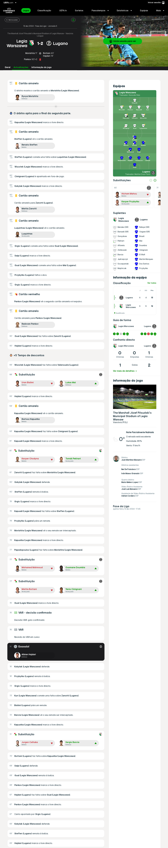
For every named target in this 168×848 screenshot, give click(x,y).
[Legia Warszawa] (121, 306)
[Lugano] (121, 298)
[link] (26, 10)
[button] (100, 10)
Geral (7, 67)
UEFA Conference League (9, 10)
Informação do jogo (42, 67)
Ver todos (151, 283)
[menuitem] (26, 10)
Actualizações (21, 67)
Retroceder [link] (13, 20)
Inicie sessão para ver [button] (124, 41)
